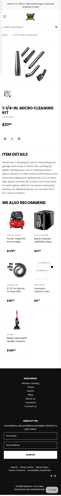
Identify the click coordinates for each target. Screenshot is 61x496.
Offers (30, 387)
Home (5, 35)
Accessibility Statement (39, 470)
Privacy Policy (26, 467)
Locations (30, 402)
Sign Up (30, 454)
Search (14, 467)
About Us (30, 398)
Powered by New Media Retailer (29, 489)
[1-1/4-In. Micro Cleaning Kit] (7, 94)
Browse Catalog (30, 383)
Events (30, 390)
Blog (30, 394)
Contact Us (30, 406)
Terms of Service (16, 470)
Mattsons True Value (33, 486)
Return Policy (42, 467)
